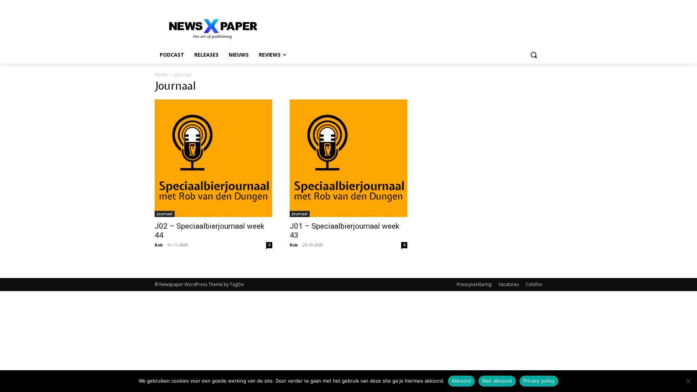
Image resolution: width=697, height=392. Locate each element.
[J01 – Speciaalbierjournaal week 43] (348, 158)
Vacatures (508, 284)
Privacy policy (539, 381)
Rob (159, 245)
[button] (533, 55)
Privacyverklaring (474, 284)
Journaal (164, 213)
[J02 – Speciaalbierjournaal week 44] (213, 158)
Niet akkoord (497, 381)
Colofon (534, 284)
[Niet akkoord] (688, 381)
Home (161, 75)
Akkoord (461, 381)
